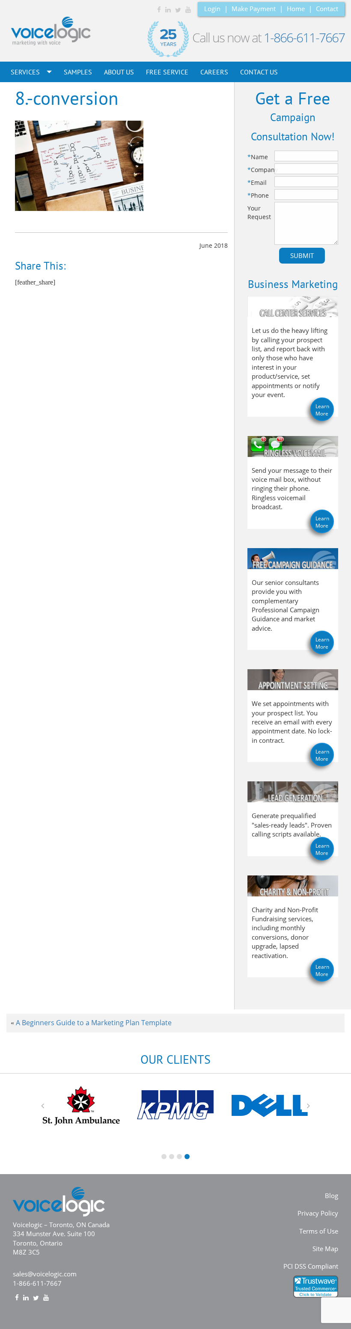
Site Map (325, 1248)
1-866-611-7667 (304, 37)
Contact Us (259, 72)
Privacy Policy (317, 1213)
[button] (42, 1105)
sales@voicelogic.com (45, 1274)
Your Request (259, 212)
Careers (214, 72)
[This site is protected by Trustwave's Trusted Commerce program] (315, 1287)
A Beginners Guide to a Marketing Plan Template (94, 1022)
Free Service (167, 72)
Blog (331, 1195)
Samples (78, 72)
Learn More (322, 410)
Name (257, 157)
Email (257, 182)
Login (212, 8)
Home (296, 8)
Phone (258, 195)
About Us (119, 72)
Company (260, 170)
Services (26, 72)
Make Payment (254, 8)
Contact (327, 8)
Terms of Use (318, 1231)
